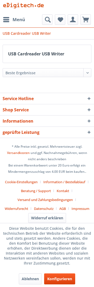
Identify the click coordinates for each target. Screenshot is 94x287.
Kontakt (63, 190)
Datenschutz (44, 208)
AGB (62, 208)
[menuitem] (14, 19)
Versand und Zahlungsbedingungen (45, 199)
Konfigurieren (59, 278)
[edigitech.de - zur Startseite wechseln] (25, 7)
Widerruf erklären (47, 217)
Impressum (80, 208)
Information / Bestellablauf (64, 182)
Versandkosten (18, 153)
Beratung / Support (36, 190)
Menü (19, 19)
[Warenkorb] (85, 19)
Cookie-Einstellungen (21, 182)
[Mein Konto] (73, 19)
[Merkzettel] (60, 19)
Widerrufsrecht (16, 208)
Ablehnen (30, 278)
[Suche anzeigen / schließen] (47, 19)
